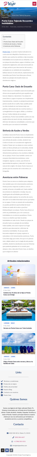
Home (3, 15)
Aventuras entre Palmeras (12, 46)
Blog (8, 15)
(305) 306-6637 (20, 437)
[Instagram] (2, 450)
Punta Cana (6, 52)
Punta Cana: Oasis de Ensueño (13, 41)
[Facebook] (7, 450)
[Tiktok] (11, 450)
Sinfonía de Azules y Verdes (13, 44)
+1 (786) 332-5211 (20, 441)
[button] (34, 4)
